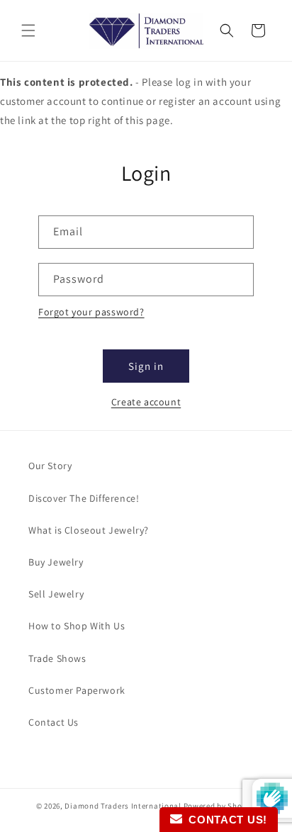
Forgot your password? (91, 311)
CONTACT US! (224, 820)
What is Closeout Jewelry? (88, 530)
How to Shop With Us (76, 625)
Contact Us (53, 722)
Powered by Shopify (220, 806)
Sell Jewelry (56, 594)
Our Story (50, 465)
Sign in (146, 366)
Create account (146, 401)
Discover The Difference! (83, 498)
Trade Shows (57, 658)
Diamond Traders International (122, 806)
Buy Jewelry (56, 562)
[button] (28, 30)
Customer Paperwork (76, 690)
